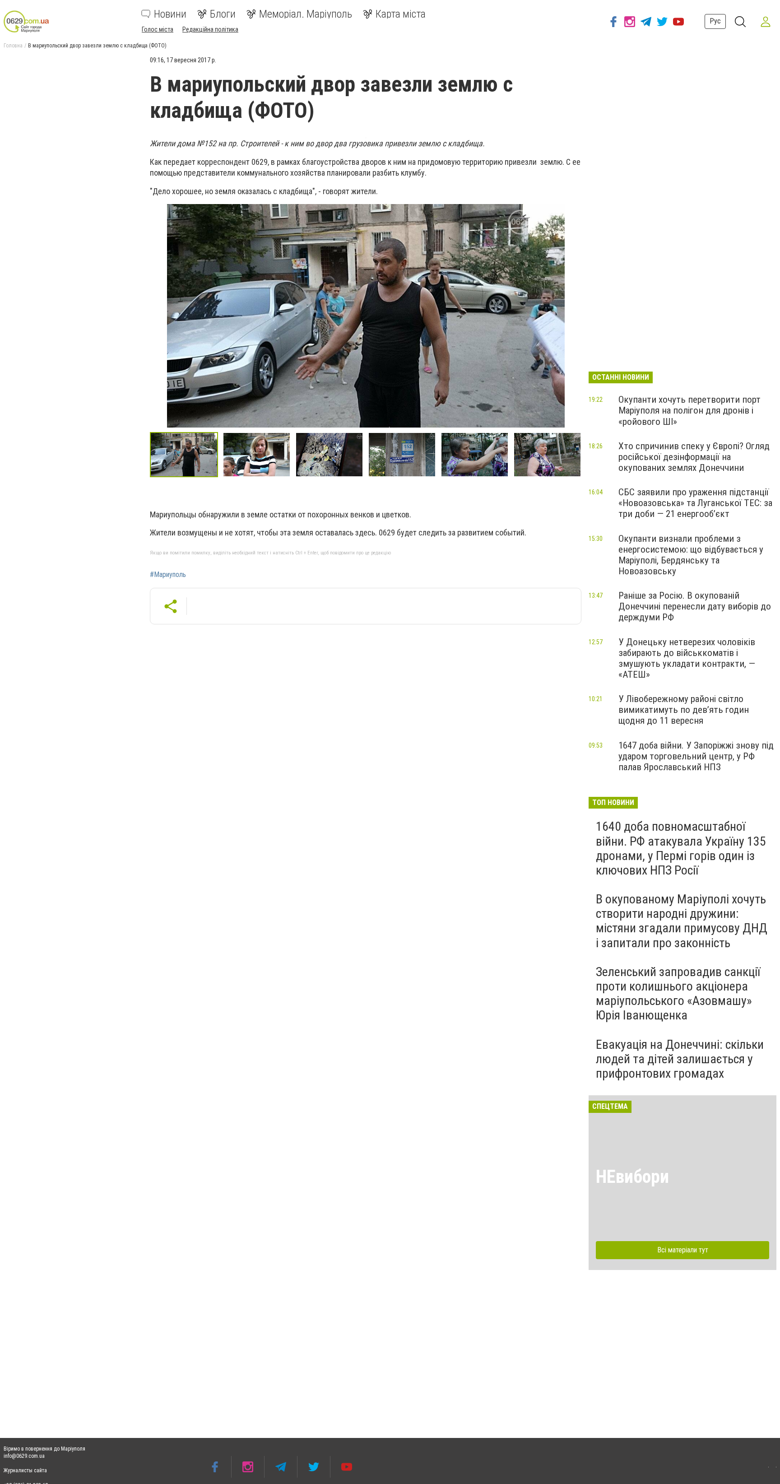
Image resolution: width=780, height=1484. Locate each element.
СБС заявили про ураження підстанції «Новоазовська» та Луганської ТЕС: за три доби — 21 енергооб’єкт (695, 503)
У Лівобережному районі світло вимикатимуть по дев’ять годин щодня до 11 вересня (683, 709)
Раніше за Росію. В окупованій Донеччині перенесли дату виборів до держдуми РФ (694, 606)
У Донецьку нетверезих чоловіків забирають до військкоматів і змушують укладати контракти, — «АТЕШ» (686, 658)
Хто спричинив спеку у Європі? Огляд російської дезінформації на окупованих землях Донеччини (694, 457)
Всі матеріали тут (682, 1250)
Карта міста (401, 14)
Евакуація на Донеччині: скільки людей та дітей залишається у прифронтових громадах (680, 1059)
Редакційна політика (210, 29)
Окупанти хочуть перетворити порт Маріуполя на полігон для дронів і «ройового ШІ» (689, 410)
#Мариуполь (168, 575)
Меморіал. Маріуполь (305, 14)
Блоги (223, 14)
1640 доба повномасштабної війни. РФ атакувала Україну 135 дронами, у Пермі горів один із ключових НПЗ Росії (681, 848)
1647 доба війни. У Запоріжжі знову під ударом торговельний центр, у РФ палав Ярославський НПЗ (696, 756)
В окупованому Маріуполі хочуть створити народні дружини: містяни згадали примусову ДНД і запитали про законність (681, 921)
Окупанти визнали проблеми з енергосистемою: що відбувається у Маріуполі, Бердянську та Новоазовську (690, 555)
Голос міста (157, 29)
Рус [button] (715, 21)
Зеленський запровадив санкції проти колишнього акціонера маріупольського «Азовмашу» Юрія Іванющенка (678, 993)
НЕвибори (632, 1176)
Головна (13, 45)
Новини (170, 14)
